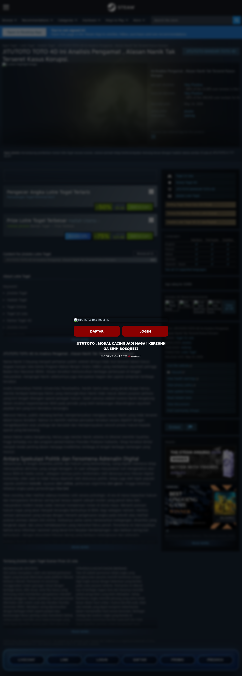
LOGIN (145, 331)
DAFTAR (97, 331)
